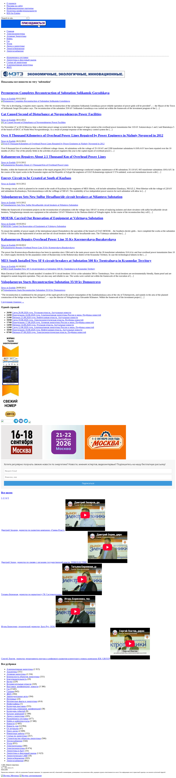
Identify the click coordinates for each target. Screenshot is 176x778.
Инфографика (13, 704)
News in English (8, 98)
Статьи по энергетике (17, 736)
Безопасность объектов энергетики (23, 676)
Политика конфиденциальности (22, 11)
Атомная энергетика (16, 674)
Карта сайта (4, 769)
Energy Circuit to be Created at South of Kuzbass (36, 178)
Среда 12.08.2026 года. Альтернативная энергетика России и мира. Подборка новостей (53, 327)
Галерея (10, 691)
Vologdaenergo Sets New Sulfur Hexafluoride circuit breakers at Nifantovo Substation (61, 197)
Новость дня (12, 726)
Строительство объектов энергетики (24, 738)
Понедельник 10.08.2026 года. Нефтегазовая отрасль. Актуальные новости (47, 330)
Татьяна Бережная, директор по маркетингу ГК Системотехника (31, 594)
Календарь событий (16, 711)
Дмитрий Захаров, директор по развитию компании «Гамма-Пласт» (33, 530)
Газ (8, 41)
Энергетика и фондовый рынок (21, 60)
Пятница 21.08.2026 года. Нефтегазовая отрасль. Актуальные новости (45, 317)
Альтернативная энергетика (20, 65)
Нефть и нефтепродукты (18, 721)
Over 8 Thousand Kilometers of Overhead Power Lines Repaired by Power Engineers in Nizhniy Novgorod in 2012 (82, 135)
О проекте (11, 3)
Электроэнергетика (16, 34)
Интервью (11, 699)
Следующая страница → (12, 302)
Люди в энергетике (16, 46)
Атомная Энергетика (16, 36)
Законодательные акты (17, 696)
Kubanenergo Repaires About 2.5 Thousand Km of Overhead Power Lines (53, 156)
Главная (10, 31)
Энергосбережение (15, 48)
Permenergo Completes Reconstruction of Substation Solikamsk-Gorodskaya (55, 93)
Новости (11, 723)
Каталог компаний (15, 714)
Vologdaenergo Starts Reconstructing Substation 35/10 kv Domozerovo (51, 282)
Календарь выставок (16, 706)
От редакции (13, 728)
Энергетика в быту (15, 751)
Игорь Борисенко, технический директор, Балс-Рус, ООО (28, 626)
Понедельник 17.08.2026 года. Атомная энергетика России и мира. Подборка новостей (53, 322)
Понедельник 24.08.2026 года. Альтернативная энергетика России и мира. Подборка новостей (56, 315)
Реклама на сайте (15, 6)
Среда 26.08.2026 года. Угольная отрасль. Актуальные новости (41, 312)
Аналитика (12, 672)
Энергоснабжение (15, 51)
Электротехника (14, 746)
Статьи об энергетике (17, 62)
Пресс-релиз (12, 731)
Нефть (10, 38)
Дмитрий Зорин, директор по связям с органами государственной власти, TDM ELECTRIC (44, 562)
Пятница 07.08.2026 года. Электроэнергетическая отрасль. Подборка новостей (49, 332)
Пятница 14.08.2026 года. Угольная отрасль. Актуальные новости (43, 325)
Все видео (7, 492)
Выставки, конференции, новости (22, 686)
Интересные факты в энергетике (22, 701)
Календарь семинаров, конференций (24, 709)
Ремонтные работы (15, 733)
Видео (10, 681)
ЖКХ (9, 67)
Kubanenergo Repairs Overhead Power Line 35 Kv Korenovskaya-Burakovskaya (58, 239)
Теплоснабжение (14, 741)
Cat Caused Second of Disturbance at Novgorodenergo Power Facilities (51, 114)
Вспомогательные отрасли (19, 684)
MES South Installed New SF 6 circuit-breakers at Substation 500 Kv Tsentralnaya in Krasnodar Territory (76, 260)
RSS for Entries (13, 13)
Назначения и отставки (17, 57)
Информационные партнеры (20, 8)
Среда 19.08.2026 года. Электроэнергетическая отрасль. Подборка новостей (47, 320)
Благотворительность (17, 679)
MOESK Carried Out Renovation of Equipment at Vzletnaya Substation (52, 218)
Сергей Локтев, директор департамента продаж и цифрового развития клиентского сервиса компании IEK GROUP (55, 658)
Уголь (9, 43)
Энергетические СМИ (17, 756)
